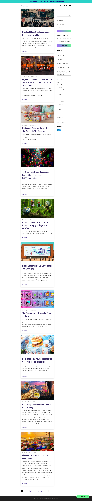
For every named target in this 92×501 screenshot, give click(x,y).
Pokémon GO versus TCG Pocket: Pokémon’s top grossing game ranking (35, 225)
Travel (58, 119)
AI (57, 82)
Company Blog (60, 84)
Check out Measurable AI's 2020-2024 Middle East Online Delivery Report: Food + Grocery (46, 1)
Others (60, 109)
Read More (24, 51)
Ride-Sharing (61, 111)
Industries (59, 87)
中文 (70, 5)
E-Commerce (61, 89)
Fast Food (62, 101)
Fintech (60, 96)
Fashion (60, 94)
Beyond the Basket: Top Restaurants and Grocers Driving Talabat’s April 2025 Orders (37, 82)
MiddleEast (59, 117)
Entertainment (61, 91)
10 (46, 491)
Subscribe (64, 31)
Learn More (64, 45)
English (65, 5)
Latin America (60, 115)
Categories (59, 5)
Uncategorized (60, 122)
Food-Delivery (61, 99)
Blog (54, 5)
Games (60, 104)
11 (49, 491)
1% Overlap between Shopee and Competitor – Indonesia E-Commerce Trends (35, 174)
